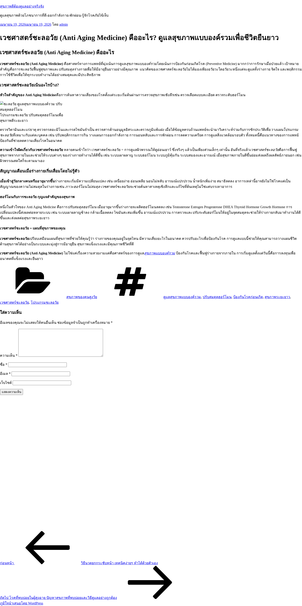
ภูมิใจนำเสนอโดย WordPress (21, 603)
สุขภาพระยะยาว (277, 297)
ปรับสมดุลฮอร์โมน (217, 297)
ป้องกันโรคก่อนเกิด (248, 297)
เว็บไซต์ (6, 383)
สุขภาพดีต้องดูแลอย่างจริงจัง (22, 6)
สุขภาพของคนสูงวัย (81, 297)
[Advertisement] (132, 464)
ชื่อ (3, 364)
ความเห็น (8, 355)
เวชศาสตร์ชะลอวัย (14, 302)
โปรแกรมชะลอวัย (45, 302)
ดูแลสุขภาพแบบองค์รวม (182, 297)
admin (63, 24)
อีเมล (5, 373)
